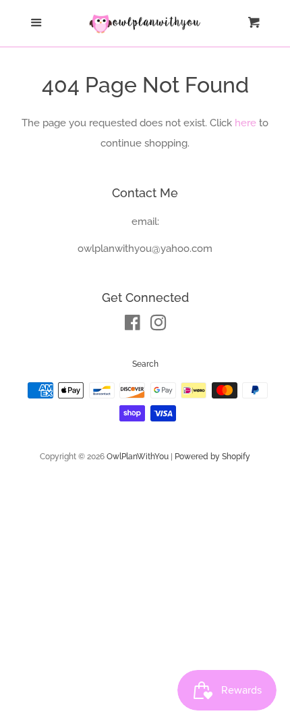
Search (145, 364)
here (245, 123)
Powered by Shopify (212, 456)
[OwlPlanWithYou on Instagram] (158, 325)
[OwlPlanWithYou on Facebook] (132, 325)
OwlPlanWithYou (138, 456)
